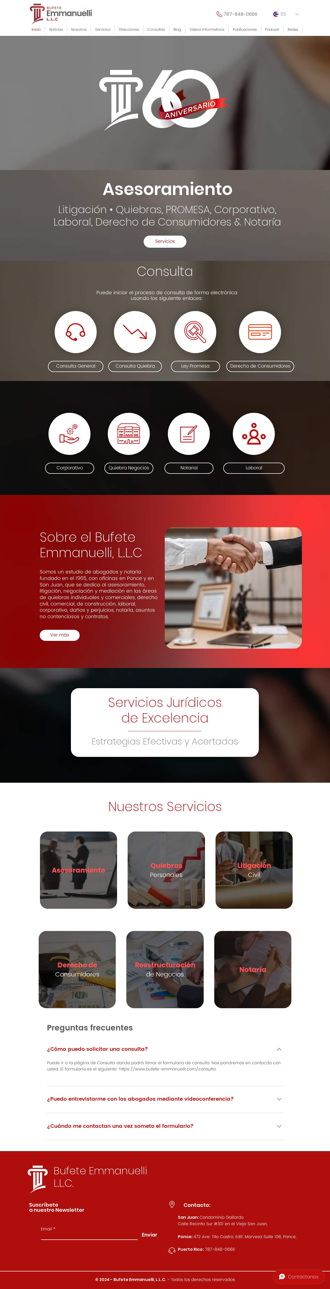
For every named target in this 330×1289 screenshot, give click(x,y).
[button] (103, 29)
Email (46, 1229)
